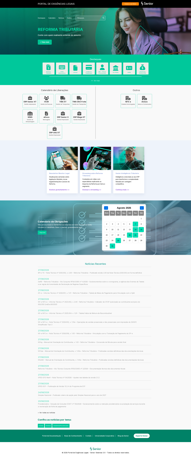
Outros (69, 18)
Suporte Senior (142, 436)
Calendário (52, 18)
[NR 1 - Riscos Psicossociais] (102, 69)
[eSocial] (75, 69)
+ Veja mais (44, 42)
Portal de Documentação (51, 436)
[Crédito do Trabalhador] (89, 69)
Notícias (61, 18)
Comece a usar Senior (130, 3)
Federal (41, 425)
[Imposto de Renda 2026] (143, 69)
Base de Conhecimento (73, 436)
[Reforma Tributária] (49, 69)
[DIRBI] (129, 69)
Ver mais (95, 81)
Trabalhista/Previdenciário (61, 425)
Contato (88, 436)
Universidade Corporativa (104, 436)
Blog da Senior (123, 436)
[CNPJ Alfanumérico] (62, 69)
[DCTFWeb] (116, 69)
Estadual (48, 425)
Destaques (41, 18)
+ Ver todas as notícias (46, 413)
